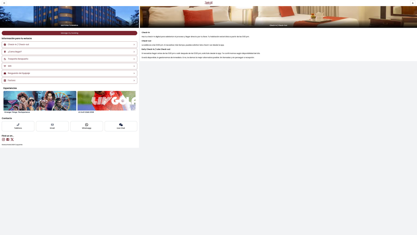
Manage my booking (69, 33)
